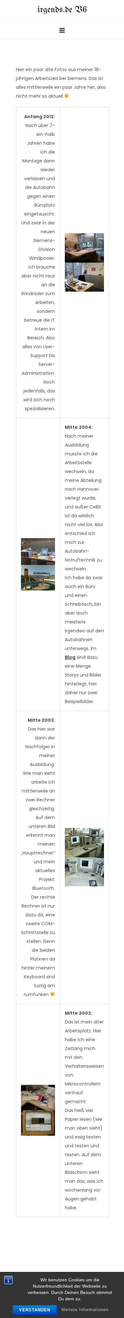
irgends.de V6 (62, 10)
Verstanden (34, 1310)
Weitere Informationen (84, 1309)
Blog (70, 657)
